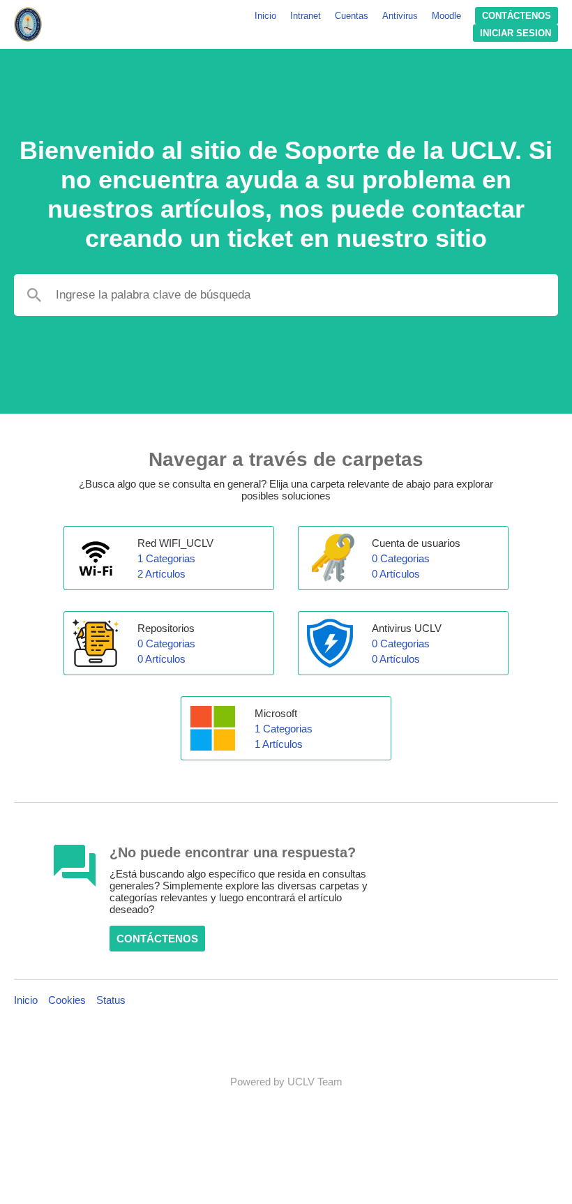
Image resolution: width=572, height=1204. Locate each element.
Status (111, 1000)
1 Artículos (279, 744)
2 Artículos (161, 574)
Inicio (265, 15)
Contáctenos (516, 15)
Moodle (446, 15)
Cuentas (351, 15)
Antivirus (400, 15)
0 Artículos (396, 574)
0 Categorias (401, 558)
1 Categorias (166, 558)
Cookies (67, 1000)
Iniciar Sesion (515, 33)
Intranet (305, 15)
